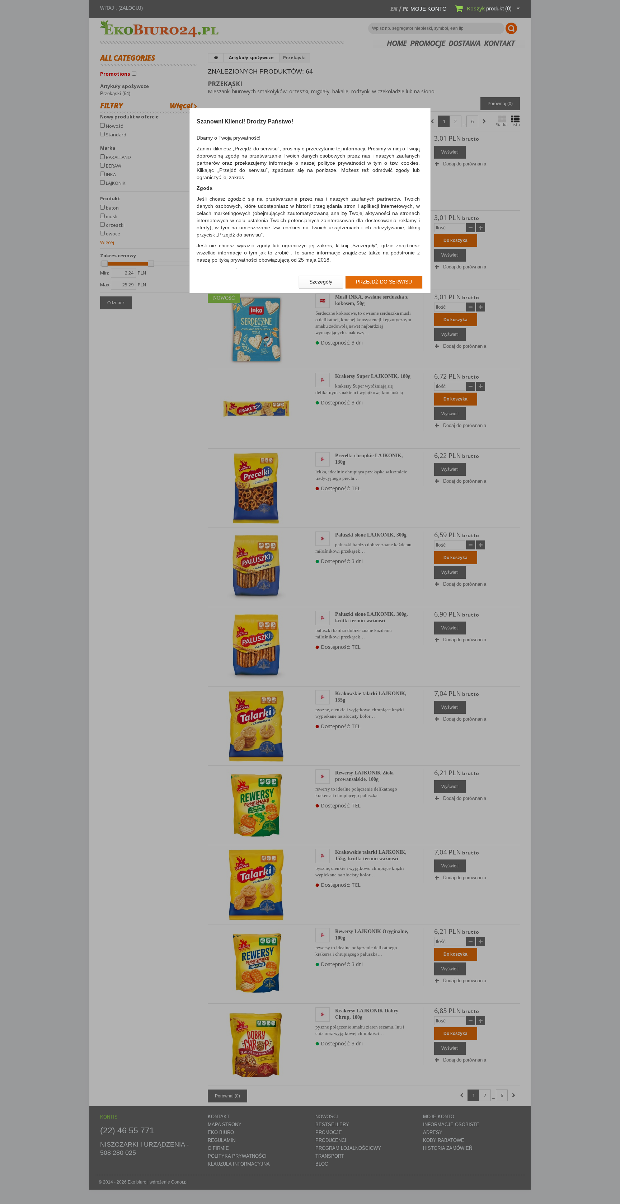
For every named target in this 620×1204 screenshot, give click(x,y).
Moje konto (428, 9)
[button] (321, 282)
